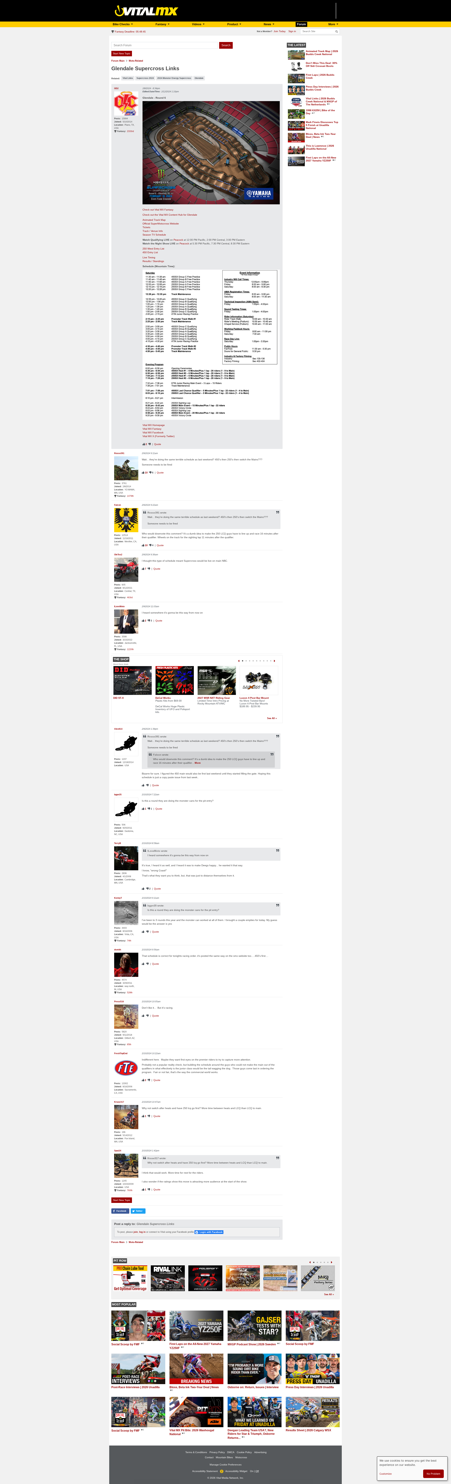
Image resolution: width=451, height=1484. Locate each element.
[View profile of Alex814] (126, 744)
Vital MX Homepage (154, 425)
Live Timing (149, 257)
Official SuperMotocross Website (161, 223)
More (198, 762)
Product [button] (233, 24)
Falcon (117, 505)
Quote (157, 444)
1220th (130, 649)
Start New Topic (121, 53)
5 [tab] (256, 661)
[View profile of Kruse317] (126, 1117)
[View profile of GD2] (126, 103)
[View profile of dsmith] (126, 965)
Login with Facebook (211, 1232)
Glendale (199, 78)
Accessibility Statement (205, 1471)
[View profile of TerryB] (126, 858)
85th (129, 1044)
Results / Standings (153, 261)
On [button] (251, 1471)
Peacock (178, 239)
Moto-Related (136, 60)
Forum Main (118, 60)
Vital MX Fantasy (152, 428)
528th (129, 992)
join (136, 1232)
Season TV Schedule (154, 234)
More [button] (332, 24)
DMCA (230, 1452)
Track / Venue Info (153, 231)
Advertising (260, 1452)
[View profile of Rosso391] (126, 468)
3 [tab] (249, 661)
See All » (272, 718)
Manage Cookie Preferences (226, 1464)
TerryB (117, 843)
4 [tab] (253, 661)
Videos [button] (197, 24)
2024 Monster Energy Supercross (174, 78)
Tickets (146, 227)
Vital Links (128, 78)
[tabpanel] (132, 684)
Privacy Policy (217, 1452)
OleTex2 (118, 554)
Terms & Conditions (196, 1452)
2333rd (130, 131)
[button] (120, 1211)
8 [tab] (267, 661)
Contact (209, 1457)
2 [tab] (246, 661)
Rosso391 (119, 453)
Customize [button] (385, 1473)
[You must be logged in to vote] (144, 444)
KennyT (118, 898)
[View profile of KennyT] (126, 913)
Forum (301, 24)
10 (146, 472)
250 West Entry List (153, 248)
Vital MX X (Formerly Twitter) (159, 436)
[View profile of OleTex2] (126, 570)
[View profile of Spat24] (126, 1166)
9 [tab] (271, 661)
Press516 (119, 1001)
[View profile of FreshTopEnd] (126, 1068)
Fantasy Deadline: (130, 31)
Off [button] (257, 1471)
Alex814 (118, 729)
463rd (130, 597)
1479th (130, 496)
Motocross (241, 1457)
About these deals (120, 664)
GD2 (116, 88)
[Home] (146, 10)
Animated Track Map (154, 219)
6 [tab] (260, 661)
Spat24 (117, 1150)
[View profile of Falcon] (126, 520)
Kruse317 (119, 1102)
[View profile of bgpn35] (126, 810)
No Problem (433, 1473)
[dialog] (412, 1468)
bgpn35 (118, 794)
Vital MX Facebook (153, 432)
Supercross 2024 (145, 78)
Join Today (280, 31)
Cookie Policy (244, 1452)
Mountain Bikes (224, 1457)
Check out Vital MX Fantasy (158, 209)
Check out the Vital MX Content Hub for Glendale (170, 214)
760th (129, 1190)
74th (129, 940)
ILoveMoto (119, 606)
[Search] (336, 31)
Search (225, 45)
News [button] (268, 24)
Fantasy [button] (161, 24)
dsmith (117, 949)
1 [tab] (242, 661)
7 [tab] (263, 661)
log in (142, 1232)
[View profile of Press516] (126, 1017)
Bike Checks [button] (121, 24)
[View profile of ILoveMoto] (126, 621)
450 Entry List (150, 252)
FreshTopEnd (120, 1053)
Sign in (292, 31)
